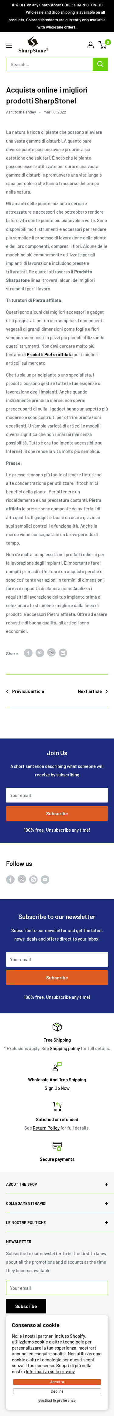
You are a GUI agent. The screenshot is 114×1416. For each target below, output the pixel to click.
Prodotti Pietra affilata (50, 354)
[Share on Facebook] (28, 652)
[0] (103, 45)
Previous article (28, 691)
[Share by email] (63, 652)
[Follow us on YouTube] (45, 879)
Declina (57, 1391)
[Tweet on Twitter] (51, 653)
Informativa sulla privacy (50, 1371)
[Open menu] (9, 45)
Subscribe (57, 813)
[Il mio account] (91, 45)
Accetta (57, 1381)
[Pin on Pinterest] (40, 652)
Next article (90, 691)
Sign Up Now (57, 1088)
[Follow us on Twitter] (22, 880)
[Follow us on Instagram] (33, 879)
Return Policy (46, 1127)
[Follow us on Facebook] (10, 879)
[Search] (100, 64)
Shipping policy (65, 1048)
